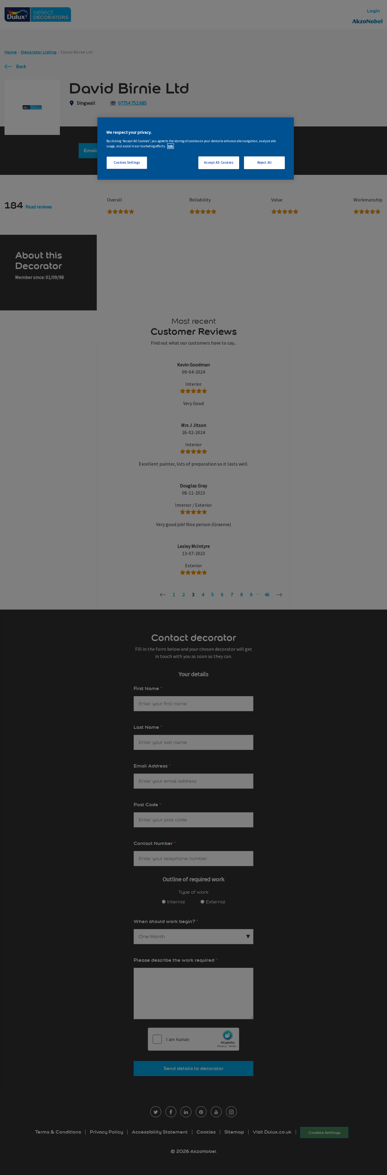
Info (170, 146)
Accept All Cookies (218, 162)
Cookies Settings (127, 162)
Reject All (264, 162)
